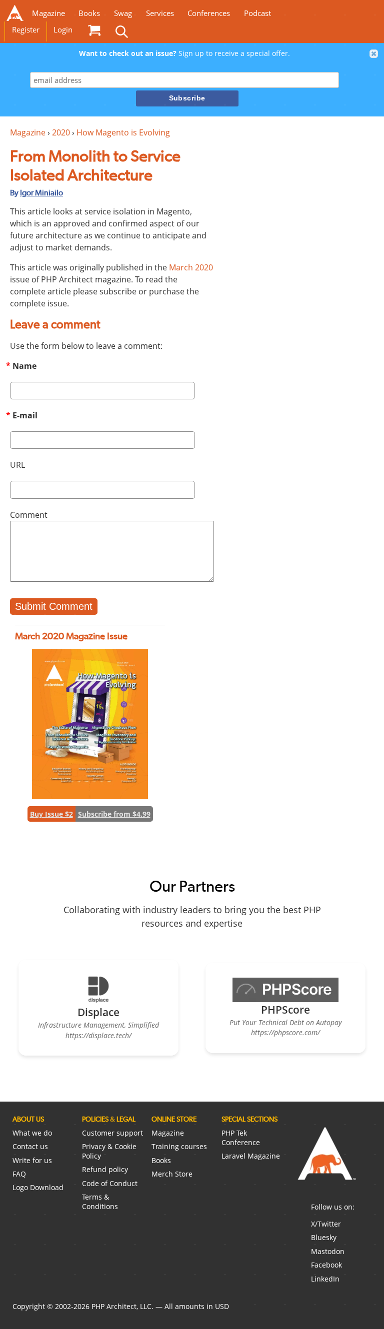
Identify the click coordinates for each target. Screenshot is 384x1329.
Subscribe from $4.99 (114, 814)
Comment (29, 514)
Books (89, 13)
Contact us (30, 1146)
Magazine (48, 13)
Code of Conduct (110, 1183)
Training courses (179, 1146)
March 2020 (191, 267)
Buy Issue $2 (51, 814)
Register (26, 29)
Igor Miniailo (41, 192)
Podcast (257, 13)
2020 (61, 132)
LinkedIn (325, 1279)
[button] (374, 53)
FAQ (19, 1174)
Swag (123, 13)
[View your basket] (94, 29)
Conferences (209, 13)
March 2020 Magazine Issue (71, 636)
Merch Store (172, 1174)
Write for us (32, 1160)
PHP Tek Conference (241, 1137)
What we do (32, 1133)
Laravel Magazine (251, 1156)
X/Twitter (326, 1224)
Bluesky (323, 1237)
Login (63, 29)
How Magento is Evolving (123, 132)
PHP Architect (326, 1162)
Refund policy (105, 1169)
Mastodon (327, 1251)
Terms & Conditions (100, 1201)
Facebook (326, 1265)
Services (160, 13)
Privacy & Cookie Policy (109, 1151)
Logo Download (38, 1187)
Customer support (112, 1133)
